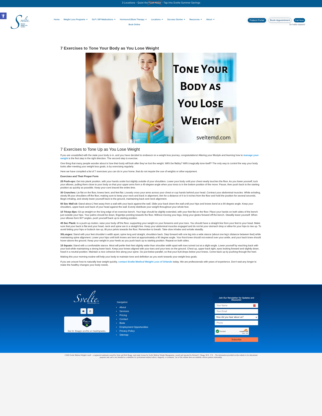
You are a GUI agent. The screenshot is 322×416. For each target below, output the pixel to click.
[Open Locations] (162, 19)
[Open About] (214, 19)
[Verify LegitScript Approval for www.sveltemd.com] (86, 326)
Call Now (299, 20)
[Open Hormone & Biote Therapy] (146, 19)
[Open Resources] (201, 19)
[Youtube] (83, 311)
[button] (3, 16)
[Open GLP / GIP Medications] (115, 19)
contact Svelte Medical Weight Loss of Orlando (145, 261)
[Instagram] (90, 311)
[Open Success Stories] (184, 19)
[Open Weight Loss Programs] (87, 19)
